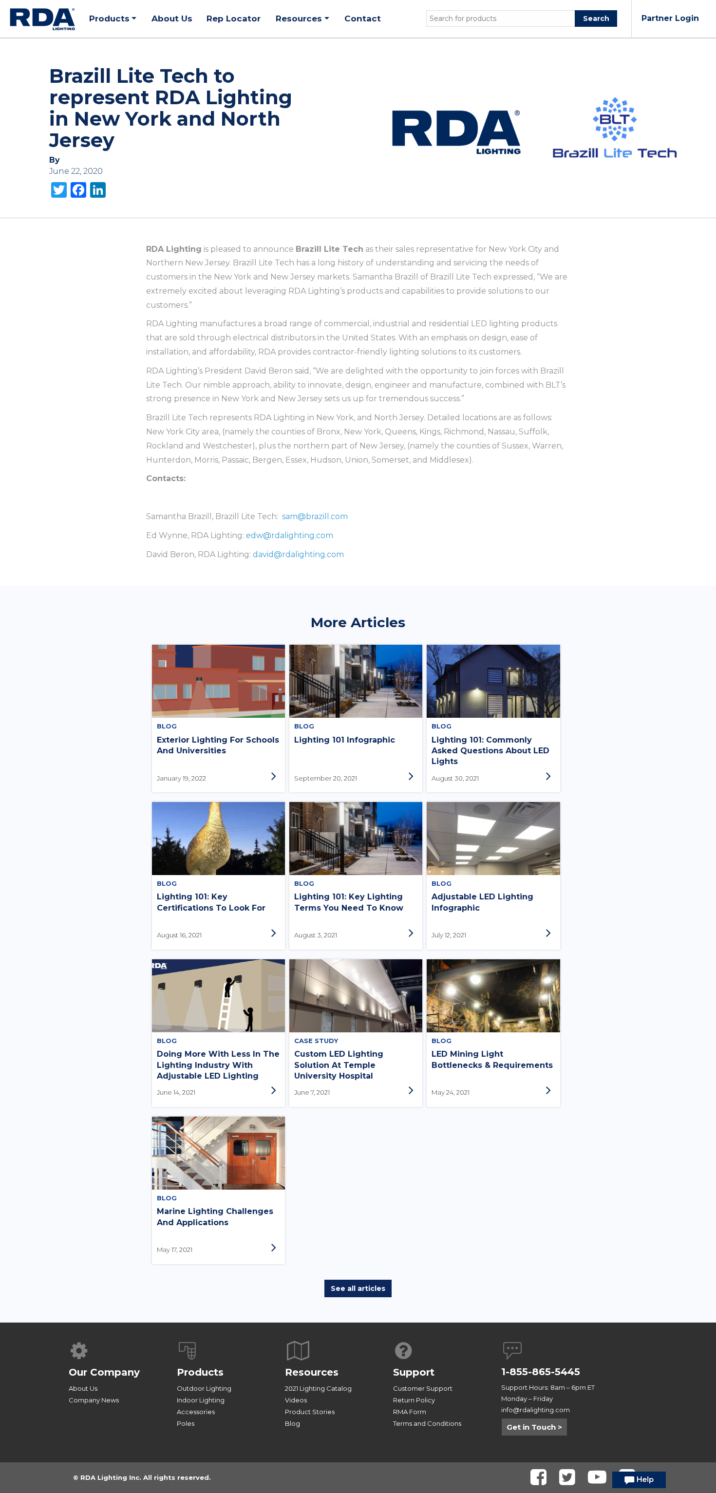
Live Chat (639, 1482)
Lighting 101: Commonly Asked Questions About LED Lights (490, 750)
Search (596, 18)
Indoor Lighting (201, 1400)
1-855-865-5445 (540, 1372)
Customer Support (422, 1388)
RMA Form (409, 1412)
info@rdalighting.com (535, 1410)
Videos (296, 1400)
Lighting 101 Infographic (344, 740)
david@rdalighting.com (298, 554)
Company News (94, 1400)
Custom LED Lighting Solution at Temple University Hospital (338, 1065)
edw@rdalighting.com (289, 535)
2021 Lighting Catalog (318, 1388)
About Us (83, 1388)
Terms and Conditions (427, 1423)
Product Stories (310, 1412)
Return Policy (414, 1400)
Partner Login (670, 18)
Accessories (196, 1412)
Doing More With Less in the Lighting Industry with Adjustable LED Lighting (218, 1065)
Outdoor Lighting (204, 1388)
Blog (292, 1423)
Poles (185, 1423)
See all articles (358, 1288)
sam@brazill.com (315, 516)
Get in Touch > (534, 1427)
